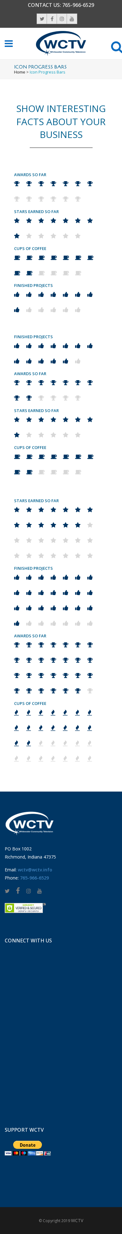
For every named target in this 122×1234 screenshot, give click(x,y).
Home (19, 72)
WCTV (77, 1220)
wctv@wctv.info (35, 870)
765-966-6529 (78, 5)
